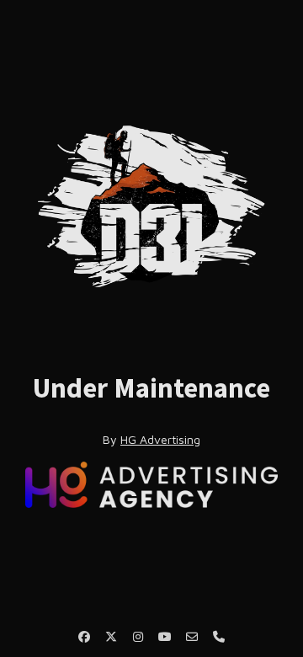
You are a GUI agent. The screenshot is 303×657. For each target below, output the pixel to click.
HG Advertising (160, 439)
